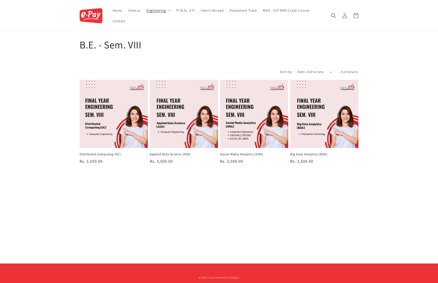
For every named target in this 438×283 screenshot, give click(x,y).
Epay (211, 277)
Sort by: (286, 71)
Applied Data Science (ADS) (170, 154)
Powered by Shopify (227, 277)
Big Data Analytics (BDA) (308, 154)
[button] (158, 10)
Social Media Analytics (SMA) (241, 154)
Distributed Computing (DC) (100, 154)
